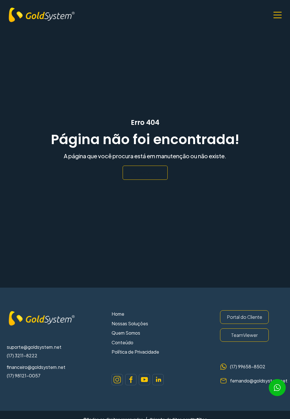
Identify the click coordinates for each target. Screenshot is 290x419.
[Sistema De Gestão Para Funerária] (117, 379)
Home (118, 314)
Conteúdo (122, 342)
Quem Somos (126, 333)
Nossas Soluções (130, 323)
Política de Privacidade (135, 352)
